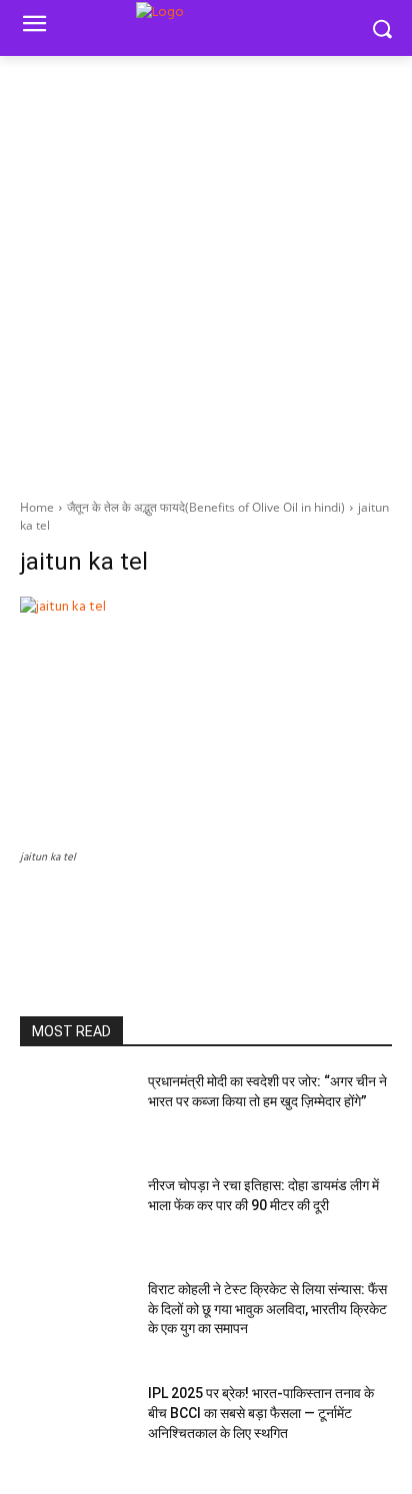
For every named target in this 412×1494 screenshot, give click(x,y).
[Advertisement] (206, 272)
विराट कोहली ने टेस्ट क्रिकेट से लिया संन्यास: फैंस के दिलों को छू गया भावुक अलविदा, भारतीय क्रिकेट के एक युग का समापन (267, 1308)
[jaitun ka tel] (206, 720)
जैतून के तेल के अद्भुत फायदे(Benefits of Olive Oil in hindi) (206, 507)
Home (37, 507)
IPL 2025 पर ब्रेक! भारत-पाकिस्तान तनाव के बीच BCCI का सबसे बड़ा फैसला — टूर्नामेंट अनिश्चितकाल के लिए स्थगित (261, 1412)
